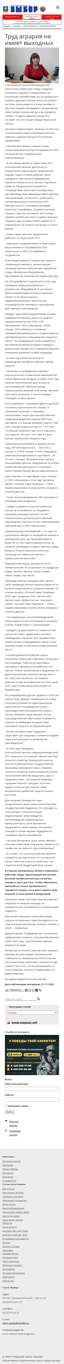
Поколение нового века (15, 1212)
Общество (8, 1280)
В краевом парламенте (15, 1238)
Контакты (7, 1172)
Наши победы (10, 1169)
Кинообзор (8, 1269)
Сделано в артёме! (12, 1196)
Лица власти (9, 1227)
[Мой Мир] (36, 989)
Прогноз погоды (14, 1123)
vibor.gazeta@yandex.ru (15, 1323)
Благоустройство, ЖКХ (14, 1234)
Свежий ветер (10, 1253)
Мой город (8, 1276)
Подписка (7, 1176)
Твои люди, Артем (12, 1219)
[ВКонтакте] (26, 989)
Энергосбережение (13, 1208)
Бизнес (6, 1242)
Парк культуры (10, 1261)
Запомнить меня (18, 1106)
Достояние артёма (12, 1192)
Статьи (17, 25)
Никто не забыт (11, 1216)
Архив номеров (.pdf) (24, 1022)
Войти (9, 1111)
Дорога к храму (11, 1246)
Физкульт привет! (12, 1265)
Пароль (9, 1094)
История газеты (11, 1161)
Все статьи (8, 1188)
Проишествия (10, 1257)
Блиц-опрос (9, 1204)
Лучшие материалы (13, 1273)
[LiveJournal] (40, 989)
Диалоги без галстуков (15, 1230)
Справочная (9, 1180)
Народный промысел (14, 1200)
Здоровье (7, 1250)
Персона (7, 1223)
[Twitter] (30, 989)
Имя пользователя (16, 1083)
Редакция (7, 1165)
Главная (6, 25)
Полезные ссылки (15, 1132)
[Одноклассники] (33, 989)
